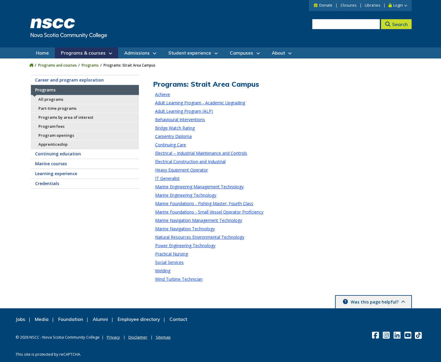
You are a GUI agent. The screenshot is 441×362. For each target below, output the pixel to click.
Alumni (100, 319)
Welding (162, 271)
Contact (178, 319)
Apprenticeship (53, 144)
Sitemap (163, 337)
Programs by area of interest (65, 117)
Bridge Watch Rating (175, 128)
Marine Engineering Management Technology (199, 187)
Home (42, 53)
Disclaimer (137, 337)
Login (398, 5)
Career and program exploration (69, 80)
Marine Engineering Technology (185, 195)
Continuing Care (170, 145)
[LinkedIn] (398, 335)
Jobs (20, 319)
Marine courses (51, 163)
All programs (50, 99)
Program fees (51, 126)
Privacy (113, 337)
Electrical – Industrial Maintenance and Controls (201, 153)
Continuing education (58, 154)
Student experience (189, 53)
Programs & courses (83, 53)
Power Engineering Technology (185, 245)
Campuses (241, 53)
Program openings (56, 135)
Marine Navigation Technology (185, 229)
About (278, 53)
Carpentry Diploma (173, 136)
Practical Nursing (171, 254)
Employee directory (139, 319)
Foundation (70, 319)
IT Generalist (167, 178)
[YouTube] (408, 335)
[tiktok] (419, 335)
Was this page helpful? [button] (375, 302)
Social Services (169, 262)
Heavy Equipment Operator (181, 170)
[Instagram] (387, 335)
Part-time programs (57, 108)
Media (42, 319)
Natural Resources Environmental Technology (199, 237)
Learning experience (56, 173)
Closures (348, 5)
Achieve (162, 94)
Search (400, 24)
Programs (90, 65)
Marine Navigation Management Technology (198, 220)
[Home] (31, 65)
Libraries (372, 5)
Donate (325, 5)
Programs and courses (57, 65)
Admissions (137, 53)
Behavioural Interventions (180, 119)
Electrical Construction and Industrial (190, 161)
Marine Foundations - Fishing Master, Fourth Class (204, 203)
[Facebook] (376, 335)
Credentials (47, 183)
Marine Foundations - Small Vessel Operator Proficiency (209, 212)
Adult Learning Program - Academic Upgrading (200, 103)
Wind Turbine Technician (178, 279)
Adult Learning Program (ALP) (184, 111)
